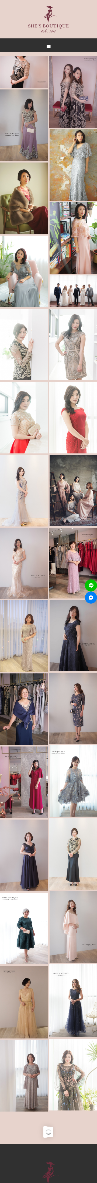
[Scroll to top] (65, 255)
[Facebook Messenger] (91, 598)
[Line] (91, 585)
